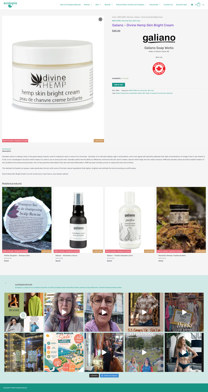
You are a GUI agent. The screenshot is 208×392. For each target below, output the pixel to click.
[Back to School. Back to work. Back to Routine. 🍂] (23, 312)
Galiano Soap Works (122, 93)
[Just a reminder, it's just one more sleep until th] (23, 352)
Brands (107, 5)
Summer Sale (181, 5)
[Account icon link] (192, 5)
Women (87, 5)
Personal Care (127, 21)
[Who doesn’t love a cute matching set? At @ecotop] (184, 352)
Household (154, 5)
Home (114, 17)
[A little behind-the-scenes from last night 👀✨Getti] (184, 312)
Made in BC (141, 93)
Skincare (170, 93)
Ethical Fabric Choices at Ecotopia (130, 5)
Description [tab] (6, 151)
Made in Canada (151, 93)
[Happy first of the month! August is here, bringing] (144, 352)
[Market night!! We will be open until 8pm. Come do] (63, 312)
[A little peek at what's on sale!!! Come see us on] (104, 312)
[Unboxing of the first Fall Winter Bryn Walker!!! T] (104, 352)
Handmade (133, 93)
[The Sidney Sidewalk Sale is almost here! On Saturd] (63, 352)
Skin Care (130, 17)
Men (97, 5)
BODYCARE (121, 17)
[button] (203, 5)
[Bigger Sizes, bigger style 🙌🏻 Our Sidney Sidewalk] (144, 312)
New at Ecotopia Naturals (70, 5)
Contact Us (168, 5)
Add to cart (118, 85)
